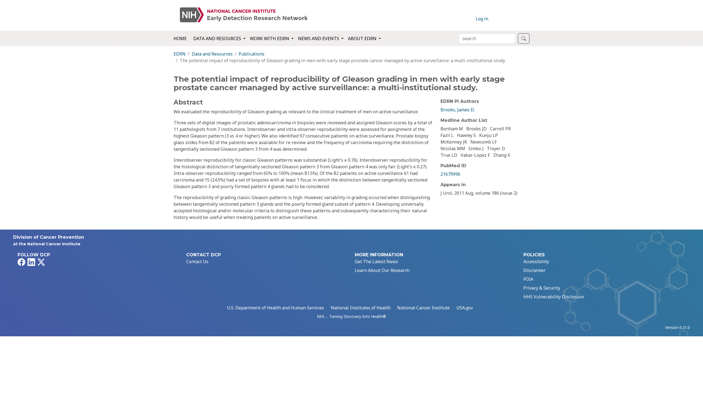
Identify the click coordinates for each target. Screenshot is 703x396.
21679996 (450, 174)
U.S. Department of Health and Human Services (275, 308)
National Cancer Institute (423, 308)
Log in (482, 19)
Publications (251, 54)
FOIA (528, 279)
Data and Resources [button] (217, 38)
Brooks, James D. (457, 110)
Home (180, 38)
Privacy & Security (541, 288)
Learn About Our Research (382, 270)
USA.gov (464, 308)
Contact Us (197, 261)
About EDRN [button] (363, 38)
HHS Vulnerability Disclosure (553, 297)
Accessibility (536, 261)
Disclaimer (534, 270)
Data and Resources (212, 54)
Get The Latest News (376, 261)
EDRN (180, 54)
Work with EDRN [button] (270, 38)
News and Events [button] (319, 38)
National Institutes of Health (360, 308)
